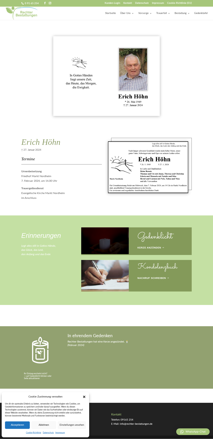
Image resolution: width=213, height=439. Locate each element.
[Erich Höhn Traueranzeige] (148, 193)
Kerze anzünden (149, 247)
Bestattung (181, 13)
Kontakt (127, 3)
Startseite (110, 13)
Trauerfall (161, 13)
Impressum (60, 433)
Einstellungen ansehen (72, 425)
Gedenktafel (201, 13)
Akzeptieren (17, 425)
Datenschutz (48, 433)
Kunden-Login (112, 3)
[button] (84, 396)
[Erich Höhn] (106, 116)
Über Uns (125, 13)
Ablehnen (44, 425)
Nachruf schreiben (151, 278)
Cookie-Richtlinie (33, 433)
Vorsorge (143, 13)
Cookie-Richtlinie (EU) (179, 3)
